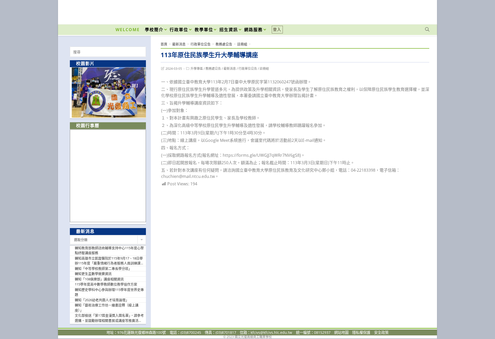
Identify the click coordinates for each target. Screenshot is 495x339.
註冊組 (264, 68)
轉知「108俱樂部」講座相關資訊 (99, 279)
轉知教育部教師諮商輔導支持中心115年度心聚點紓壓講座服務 (109, 250)
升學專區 (197, 68)
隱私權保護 (361, 332)
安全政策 (381, 332)
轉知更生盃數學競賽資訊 (93, 273)
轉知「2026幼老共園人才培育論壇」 (102, 300)
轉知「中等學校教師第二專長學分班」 (103, 268)
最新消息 (230, 68)
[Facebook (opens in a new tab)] (398, 11)
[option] (108, 92)
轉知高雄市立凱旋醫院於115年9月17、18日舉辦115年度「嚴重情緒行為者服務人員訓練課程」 (109, 261)
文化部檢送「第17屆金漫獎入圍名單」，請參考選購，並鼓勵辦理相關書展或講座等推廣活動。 (109, 318)
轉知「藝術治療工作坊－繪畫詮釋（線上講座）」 (106, 307)
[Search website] (427, 30)
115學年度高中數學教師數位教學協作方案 (106, 284)
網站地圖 (341, 332)
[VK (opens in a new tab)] (420, 11)
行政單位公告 (247, 68)
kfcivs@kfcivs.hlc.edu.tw (271, 332)
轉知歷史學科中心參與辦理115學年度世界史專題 (109, 292)
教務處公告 (213, 68)
